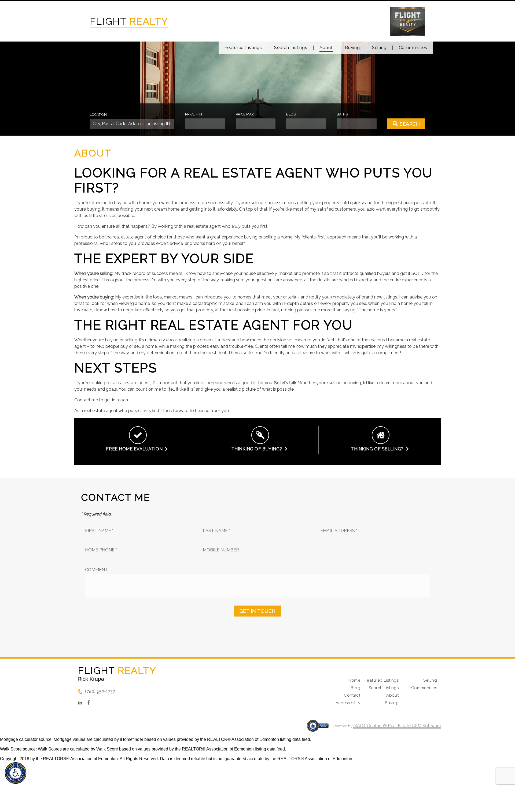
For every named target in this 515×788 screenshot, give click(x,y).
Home (354, 680)
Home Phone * (101, 549)
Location (98, 115)
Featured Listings (243, 48)
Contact (352, 695)
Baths (342, 114)
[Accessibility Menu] (15, 773)
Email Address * (338, 530)
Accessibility (348, 702)
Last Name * (216, 530)
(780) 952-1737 (100, 691)
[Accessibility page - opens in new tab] (318, 728)
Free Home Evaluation (135, 448)
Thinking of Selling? (378, 448)
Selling (379, 48)
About (326, 48)
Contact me (86, 399)
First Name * (99, 530)
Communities (413, 48)
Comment (96, 569)
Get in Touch (258, 611)
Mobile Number (221, 549)
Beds (291, 114)
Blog (355, 687)
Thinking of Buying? (258, 448)
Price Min (193, 114)
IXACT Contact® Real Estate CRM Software (397, 725)
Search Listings (290, 48)
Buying (352, 48)
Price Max (245, 114)
